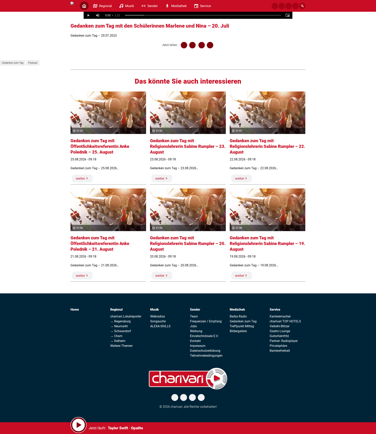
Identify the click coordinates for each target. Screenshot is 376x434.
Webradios (157, 316)
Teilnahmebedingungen (206, 355)
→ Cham (116, 336)
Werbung (196, 331)
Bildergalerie (238, 331)
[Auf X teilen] (192, 45)
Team (194, 316)
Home (74, 309)
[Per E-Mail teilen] (210, 45)
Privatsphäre (278, 346)
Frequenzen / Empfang (206, 321)
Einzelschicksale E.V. (204, 336)
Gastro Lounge (280, 331)
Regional (116, 309)
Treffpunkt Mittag (242, 326)
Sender (195, 309)
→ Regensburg (120, 321)
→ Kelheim (117, 341)
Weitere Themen (121, 346)
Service (275, 309)
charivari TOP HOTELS (285, 321)
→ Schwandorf (120, 331)
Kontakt (195, 341)
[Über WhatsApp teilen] (201, 45)
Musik (154, 309)
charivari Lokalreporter (125, 316)
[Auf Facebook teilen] (184, 45)
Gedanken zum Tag (12, 62)
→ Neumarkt (119, 326)
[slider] (203, 15)
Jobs (193, 326)
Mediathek (237, 309)
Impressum (197, 346)
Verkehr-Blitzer (279, 326)
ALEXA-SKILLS (160, 326)
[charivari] (72, 5)
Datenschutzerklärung (205, 351)
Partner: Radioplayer (284, 341)
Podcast (32, 62)
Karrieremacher (280, 316)
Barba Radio (238, 316)
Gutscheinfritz (279, 336)
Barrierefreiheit (280, 351)
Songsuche (158, 321)
